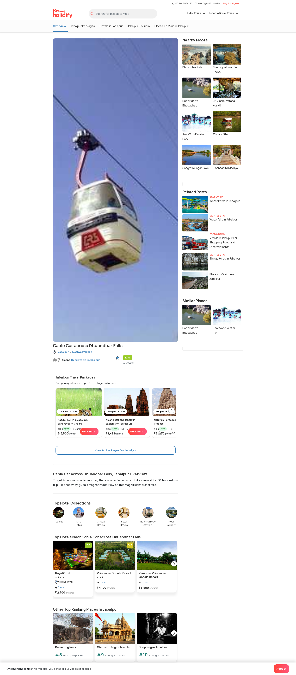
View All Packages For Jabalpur (116, 450)
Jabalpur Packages (83, 26)
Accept (281, 669)
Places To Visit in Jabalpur (171, 26)
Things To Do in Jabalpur (85, 360)
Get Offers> (89, 431)
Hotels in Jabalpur (111, 26)
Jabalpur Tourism (139, 26)
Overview (59, 26)
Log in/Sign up (231, 3)
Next (171, 410)
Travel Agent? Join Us (207, 3)
